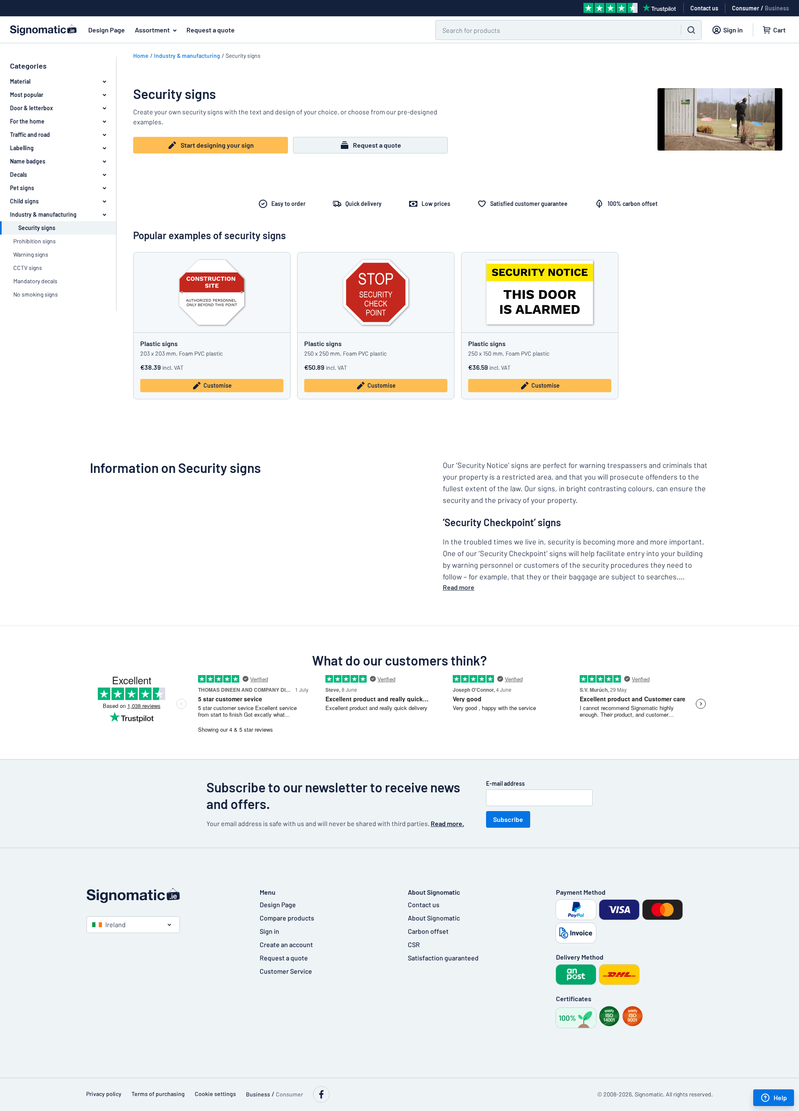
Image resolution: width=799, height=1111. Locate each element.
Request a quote (210, 30)
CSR (414, 944)
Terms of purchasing (158, 1093)
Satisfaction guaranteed (443, 958)
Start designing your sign (217, 145)
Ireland (115, 924)
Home (141, 55)
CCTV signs (27, 267)
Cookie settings (215, 1093)
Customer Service (286, 971)
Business (777, 8)
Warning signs (30, 254)
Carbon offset (428, 931)
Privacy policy (104, 1093)
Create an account (286, 944)
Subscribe (508, 819)
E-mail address (505, 783)
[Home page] (165, 895)
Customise (217, 385)
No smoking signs (35, 294)
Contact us (423, 904)
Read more (458, 587)
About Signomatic (434, 918)
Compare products (287, 918)
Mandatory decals (35, 281)
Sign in (269, 931)
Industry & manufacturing (187, 55)
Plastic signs (159, 343)
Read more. (447, 823)
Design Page (106, 30)
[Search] (691, 30)
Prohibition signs (34, 241)
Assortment (152, 30)
